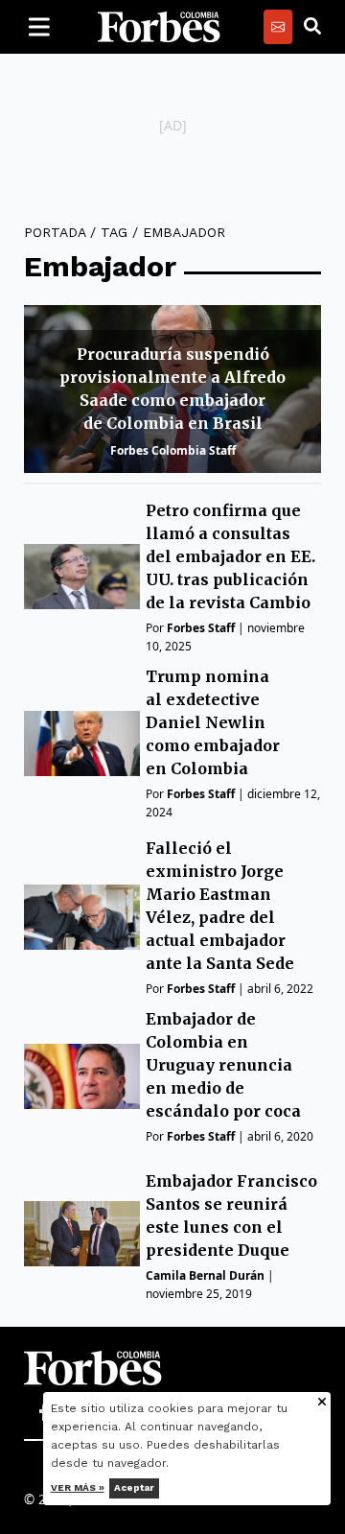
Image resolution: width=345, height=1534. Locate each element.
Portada (54, 232)
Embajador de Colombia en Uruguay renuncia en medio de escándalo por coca (223, 1065)
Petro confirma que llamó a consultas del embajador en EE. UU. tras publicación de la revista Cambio (230, 556)
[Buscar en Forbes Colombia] (312, 26)
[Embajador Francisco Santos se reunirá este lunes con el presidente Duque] (82, 1233)
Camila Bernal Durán (205, 1275)
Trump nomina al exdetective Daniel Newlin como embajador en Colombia (213, 722)
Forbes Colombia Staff (173, 450)
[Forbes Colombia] (159, 27)
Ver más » (77, 1487)
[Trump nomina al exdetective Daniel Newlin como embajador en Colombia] (82, 743)
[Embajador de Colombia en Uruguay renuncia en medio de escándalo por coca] (82, 1076)
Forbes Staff (201, 628)
